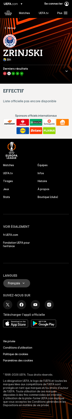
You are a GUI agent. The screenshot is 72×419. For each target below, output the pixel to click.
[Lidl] (23, 130)
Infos (41, 173)
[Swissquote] (49, 122)
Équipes (43, 165)
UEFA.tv (8, 173)
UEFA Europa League (8, 13)
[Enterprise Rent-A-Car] (36, 122)
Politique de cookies (15, 354)
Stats (6, 197)
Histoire (42, 181)
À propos (43, 189)
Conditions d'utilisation (17, 347)
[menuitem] (26, 13)
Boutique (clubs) (48, 197)
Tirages (8, 181)
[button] (61, 13)
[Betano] (36, 130)
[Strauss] (23, 122)
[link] (24, 13)
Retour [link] (12, 27)
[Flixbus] (49, 130)
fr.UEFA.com (10, 234)
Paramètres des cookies (18, 360)
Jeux (6, 189)
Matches (8, 165)
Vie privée (9, 341)
